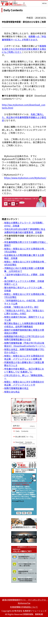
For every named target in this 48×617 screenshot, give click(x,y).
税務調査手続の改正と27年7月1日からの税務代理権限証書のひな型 (24, 338)
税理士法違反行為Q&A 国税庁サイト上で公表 (24, 318)
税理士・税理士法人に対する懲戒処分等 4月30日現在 (25, 263)
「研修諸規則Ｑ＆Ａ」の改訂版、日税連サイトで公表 (24, 302)
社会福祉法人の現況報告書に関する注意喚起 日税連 (24, 256)
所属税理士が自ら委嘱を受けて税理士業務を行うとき (24, 364)
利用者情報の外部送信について (24, 607)
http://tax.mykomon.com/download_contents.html (23, 106)
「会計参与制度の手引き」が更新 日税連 (24, 276)
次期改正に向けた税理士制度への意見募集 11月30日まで (24, 269)
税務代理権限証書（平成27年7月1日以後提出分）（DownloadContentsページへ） (25, 344)
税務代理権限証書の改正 (16, 388)
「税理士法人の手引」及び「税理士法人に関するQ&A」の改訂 (24, 312)
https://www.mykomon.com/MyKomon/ (25, 177)
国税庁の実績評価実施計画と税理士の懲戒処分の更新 (24, 331)
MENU (44, 3)
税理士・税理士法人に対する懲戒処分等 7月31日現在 (25, 250)
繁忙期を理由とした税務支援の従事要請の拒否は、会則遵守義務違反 (24, 325)
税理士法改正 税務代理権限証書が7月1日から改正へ (24, 351)
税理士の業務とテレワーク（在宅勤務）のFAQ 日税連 (24, 224)
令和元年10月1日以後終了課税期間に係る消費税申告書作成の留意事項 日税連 (24, 230)
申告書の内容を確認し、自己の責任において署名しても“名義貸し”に (24, 370)
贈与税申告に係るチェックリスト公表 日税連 (24, 289)
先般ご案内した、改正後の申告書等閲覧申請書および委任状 (24, 117)
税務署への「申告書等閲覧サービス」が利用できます (24, 38)
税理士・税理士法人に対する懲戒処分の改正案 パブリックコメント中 (24, 383)
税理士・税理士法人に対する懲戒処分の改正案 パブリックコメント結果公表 (24, 357)
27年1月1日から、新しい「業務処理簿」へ (24, 377)
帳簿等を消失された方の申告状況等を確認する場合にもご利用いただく (24, 48)
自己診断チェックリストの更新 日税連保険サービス (24, 282)
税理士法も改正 (12, 391)
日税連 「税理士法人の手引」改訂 (21, 306)
